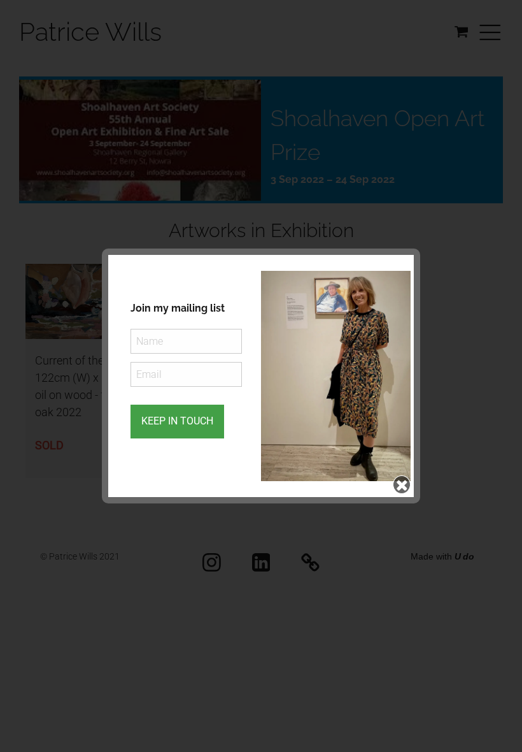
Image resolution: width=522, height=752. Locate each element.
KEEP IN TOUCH (177, 421)
